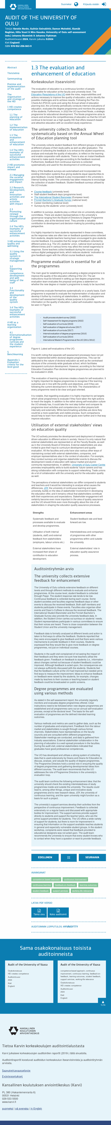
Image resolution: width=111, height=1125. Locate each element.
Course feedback (43, 191)
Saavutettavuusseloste (16, 1071)
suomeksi (7, 1108)
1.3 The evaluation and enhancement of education (17, 140)
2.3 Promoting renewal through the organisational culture (17, 215)
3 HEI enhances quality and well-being (15, 243)
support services (60, 890)
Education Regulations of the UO (48, 94)
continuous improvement (75, 879)
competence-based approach (46, 879)
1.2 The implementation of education (18, 127)
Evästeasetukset (12, 1076)
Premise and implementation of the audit (16, 86)
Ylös (103, 1002)
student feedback (41, 890)
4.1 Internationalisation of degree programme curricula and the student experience (18, 340)
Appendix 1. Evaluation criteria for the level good (15, 363)
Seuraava (92, 857)
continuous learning (42, 884)
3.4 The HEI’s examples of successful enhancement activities (17, 312)
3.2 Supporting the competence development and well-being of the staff (17, 274)
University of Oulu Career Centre (88, 464)
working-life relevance (82, 890)
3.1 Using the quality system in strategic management (17, 256)
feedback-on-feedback (65, 884)
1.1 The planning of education (16, 117)
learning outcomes (88, 884)
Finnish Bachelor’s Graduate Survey (52, 200)
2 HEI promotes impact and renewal (16, 167)
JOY (46, 488)
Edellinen (45, 857)
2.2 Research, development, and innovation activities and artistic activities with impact (17, 196)
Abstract (12, 68)
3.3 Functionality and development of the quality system (17, 295)
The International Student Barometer (52, 197)
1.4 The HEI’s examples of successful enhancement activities (17, 155)
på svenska (21, 1108)
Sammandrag (14, 79)
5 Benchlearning (15, 353)
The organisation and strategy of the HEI (16, 98)
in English (36, 1108)
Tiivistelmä (13, 73)
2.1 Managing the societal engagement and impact (17, 178)
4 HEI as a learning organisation (14, 325)
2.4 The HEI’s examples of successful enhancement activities (17, 231)
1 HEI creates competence (14, 108)
